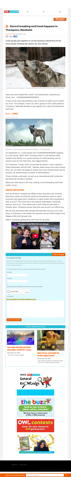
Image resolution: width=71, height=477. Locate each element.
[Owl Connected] (11, 13)
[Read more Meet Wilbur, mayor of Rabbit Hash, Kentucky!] (20, 338)
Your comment (10, 296)
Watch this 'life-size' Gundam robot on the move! (48, 352)
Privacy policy (23, 464)
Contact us (14, 464)
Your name (9, 272)
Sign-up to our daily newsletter (15, 475)
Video (13, 34)
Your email (9, 278)
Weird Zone (8, 34)
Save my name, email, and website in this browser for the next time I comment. (25, 286)
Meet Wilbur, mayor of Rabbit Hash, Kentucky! (18, 349)
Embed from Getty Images (12, 117)
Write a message (58, 254)
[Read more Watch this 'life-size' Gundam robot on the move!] (50, 339)
